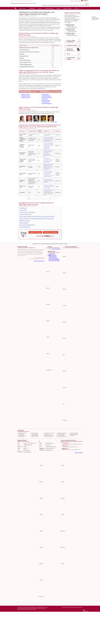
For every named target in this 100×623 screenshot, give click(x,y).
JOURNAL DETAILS (32, 131)
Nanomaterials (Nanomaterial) (25, 227)
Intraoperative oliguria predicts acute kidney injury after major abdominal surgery (49, 186)
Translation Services (49, 450)
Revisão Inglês (48, 444)
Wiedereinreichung (46, 100)
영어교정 (25, 446)
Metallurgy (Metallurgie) (24, 222)
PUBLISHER (22, 131)
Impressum (46, 607)
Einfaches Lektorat (25, 94)
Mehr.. (55, 121)
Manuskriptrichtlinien (46, 95)
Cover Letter (44, 98)
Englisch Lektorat (22, 8)
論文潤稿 (25, 448)
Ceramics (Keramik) (23, 210)
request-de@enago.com (56, 248)
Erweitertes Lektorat (25, 97)
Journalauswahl (45, 94)
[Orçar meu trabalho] (65, 5)
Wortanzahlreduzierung (47, 97)
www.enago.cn (29, 444)
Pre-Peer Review (45, 101)
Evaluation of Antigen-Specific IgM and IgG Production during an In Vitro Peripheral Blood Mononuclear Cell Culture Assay (48, 167)
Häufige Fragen (77, 1)
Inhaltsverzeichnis (20, 607)
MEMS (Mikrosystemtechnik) (25, 220)
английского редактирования (51, 446)
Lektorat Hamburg (52, 254)
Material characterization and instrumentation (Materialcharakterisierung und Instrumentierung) (37, 218)
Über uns (76, 8)
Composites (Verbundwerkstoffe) (26, 214)
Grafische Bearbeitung (47, 103)
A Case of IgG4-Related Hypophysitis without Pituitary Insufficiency (48, 181)
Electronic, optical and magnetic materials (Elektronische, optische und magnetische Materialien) (37, 216)
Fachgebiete (32, 8)
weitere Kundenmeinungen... (39, 260)
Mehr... (69, 22)
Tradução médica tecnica (50, 448)
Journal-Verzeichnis (52, 257)
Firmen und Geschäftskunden (54, 259)
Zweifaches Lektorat (25, 95)
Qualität (58, 8)
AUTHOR (57, 131)
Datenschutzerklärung (27, 607)
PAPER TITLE (46, 131)
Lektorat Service (52, 253)
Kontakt (71, 1)
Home (15, 8)
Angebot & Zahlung (67, 8)
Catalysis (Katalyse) (23, 208)
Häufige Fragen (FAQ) (53, 255)
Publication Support (49, 8)
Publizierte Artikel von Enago (54, 260)
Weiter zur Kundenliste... (79, 452)
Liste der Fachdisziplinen (53, 258)
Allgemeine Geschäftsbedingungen (37, 607)
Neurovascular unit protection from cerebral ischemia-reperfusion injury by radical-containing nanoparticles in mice (49, 192)
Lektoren (40, 8)
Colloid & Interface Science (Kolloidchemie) (27, 212)
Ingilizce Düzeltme (27, 450)
